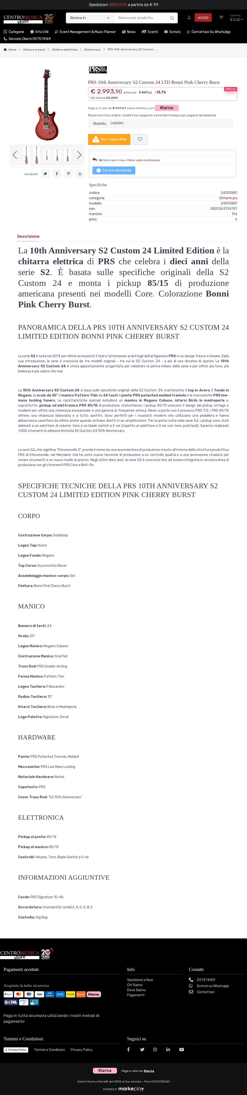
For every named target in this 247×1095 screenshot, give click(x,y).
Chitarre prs (92, 49)
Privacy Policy (17, 1049)
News (131, 32)
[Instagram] (156, 1050)
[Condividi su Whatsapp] (80, 174)
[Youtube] (182, 1050)
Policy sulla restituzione (143, 160)
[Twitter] (143, 1050)
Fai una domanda (116, 170)
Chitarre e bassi (34, 49)
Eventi (153, 32)
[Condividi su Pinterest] (68, 173)
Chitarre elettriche (64, 49)
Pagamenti (135, 995)
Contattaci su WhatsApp (211, 32)
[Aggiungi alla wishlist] (140, 139)
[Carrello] (221, 18)
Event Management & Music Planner (88, 32)
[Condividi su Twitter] (45, 173)
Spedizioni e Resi (140, 980)
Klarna (166, 108)
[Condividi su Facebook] (57, 173)
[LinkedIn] (169, 1050)
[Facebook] (130, 1050)
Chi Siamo (135, 985)
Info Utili (41, 32)
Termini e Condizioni (49, 1050)
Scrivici (175, 32)
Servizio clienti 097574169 (30, 39)
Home (12, 49)
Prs (234, 214)
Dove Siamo (136, 990)
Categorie (16, 32)
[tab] (28, 236)
